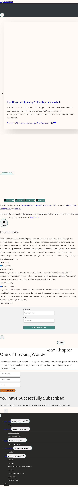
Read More (30, 123)
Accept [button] (26, 217)
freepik (18, 209)
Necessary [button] (4, 262)
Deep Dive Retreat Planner (16, 473)
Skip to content (6, 2)
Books (6, 440)
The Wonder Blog (13, 480)
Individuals (7, 429)
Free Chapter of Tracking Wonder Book (20, 466)
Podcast (10, 460)
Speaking (11, 452)
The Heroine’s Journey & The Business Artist (33, 102)
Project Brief (11, 477)
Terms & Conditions (43, 205)
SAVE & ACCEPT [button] (6, 303)
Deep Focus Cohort (14, 436)
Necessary (6, 266)
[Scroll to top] (2, 411)
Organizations (8, 448)
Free (5, 456)
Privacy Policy (27, 205)
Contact (6, 483)
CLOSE (61, 342)
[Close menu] (0, 415)
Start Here (7, 421)
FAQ (54, 205)
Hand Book (11, 470)
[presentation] (41, 58)
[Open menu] (2, 15)
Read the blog (38, 147)
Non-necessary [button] (6, 283)
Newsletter (11, 463)
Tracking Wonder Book (15, 444)
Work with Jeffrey (39, 154)
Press (9, 425)
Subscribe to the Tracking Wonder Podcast (50, 151)
